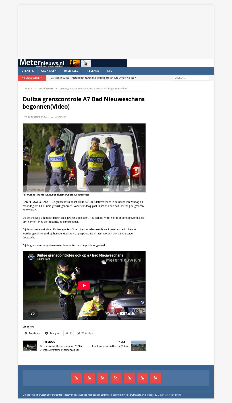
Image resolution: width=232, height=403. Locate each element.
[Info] (129, 378)
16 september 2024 (38, 116)
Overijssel (71, 70)
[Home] (116, 378)
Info (110, 70)
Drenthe (28, 70)
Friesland (92, 70)
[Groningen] (102, 378)
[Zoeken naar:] (191, 77)
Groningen (49, 70)
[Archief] (76, 378)
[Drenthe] (89, 378)
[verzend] (155, 378)
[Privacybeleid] (142, 378)
